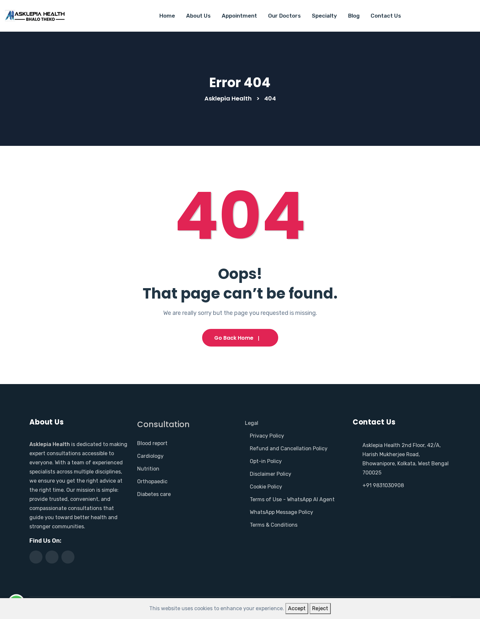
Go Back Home (233, 338)
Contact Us (386, 15)
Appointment (239, 15)
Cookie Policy (266, 487)
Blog (354, 15)
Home (167, 15)
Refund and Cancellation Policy (289, 448)
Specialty (324, 15)
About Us (198, 15)
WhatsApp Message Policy (281, 512)
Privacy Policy (267, 436)
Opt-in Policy (266, 461)
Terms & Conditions (273, 525)
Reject (320, 608)
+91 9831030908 (383, 485)
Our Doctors (284, 15)
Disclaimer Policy (270, 474)
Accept (297, 608)
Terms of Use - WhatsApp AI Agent (292, 499)
